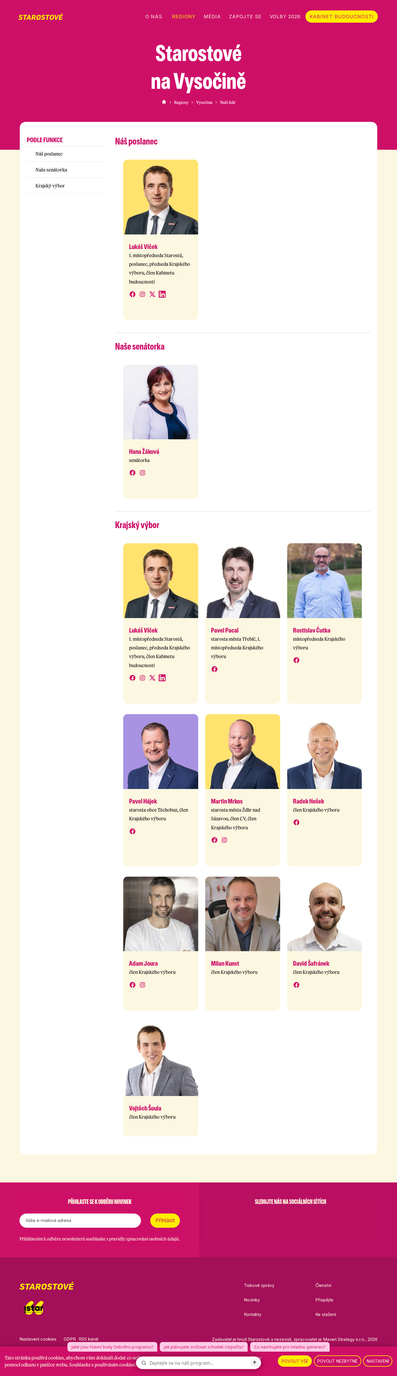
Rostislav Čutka (311, 630)
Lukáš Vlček (143, 246)
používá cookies (47, 1358)
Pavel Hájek (143, 801)
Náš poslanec (48, 154)
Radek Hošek (308, 801)
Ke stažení (325, 1314)
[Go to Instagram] (275, 1216)
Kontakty (252, 1314)
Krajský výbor (50, 186)
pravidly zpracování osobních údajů (144, 1239)
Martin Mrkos (227, 801)
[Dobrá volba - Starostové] (40, 16)
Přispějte (324, 1300)
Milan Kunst (225, 963)
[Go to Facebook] (260, 1216)
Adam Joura (143, 963)
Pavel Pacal (225, 630)
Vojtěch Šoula (145, 1108)
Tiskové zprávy (259, 1285)
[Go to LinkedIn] (320, 1216)
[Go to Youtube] (305, 1216)
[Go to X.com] (290, 1216)
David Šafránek (311, 963)
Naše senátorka (51, 170)
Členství (323, 1285)
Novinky (252, 1300)
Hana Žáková (144, 451)
